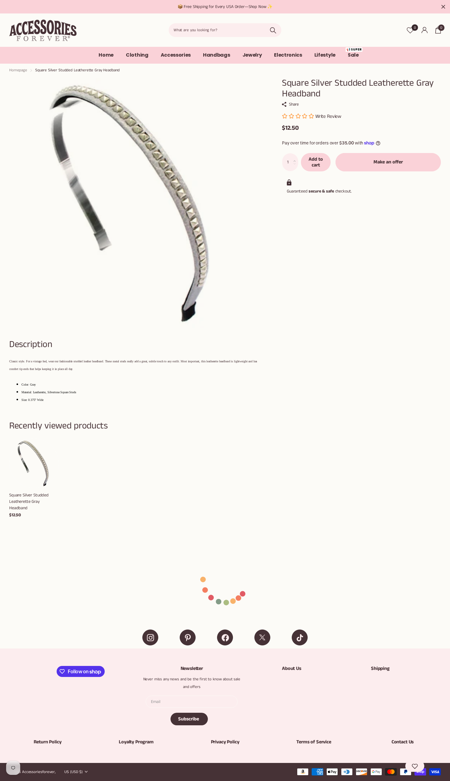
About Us (291, 668)
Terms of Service (313, 741)
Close (443, 6)
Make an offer (388, 162)
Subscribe (189, 719)
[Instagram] (150, 637)
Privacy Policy (225, 741)
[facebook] (225, 637)
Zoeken (272, 30)
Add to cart (316, 162)
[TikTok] (300, 637)
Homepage (18, 70)
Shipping (380, 668)
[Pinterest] (188, 637)
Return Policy (48, 741)
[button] (296, 156)
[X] (262, 637)
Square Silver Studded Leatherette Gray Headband (29, 501)
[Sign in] (424, 30)
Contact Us (403, 741)
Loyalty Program (136, 741)
